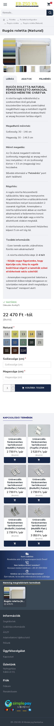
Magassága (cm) (13, 371)
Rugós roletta (13, 23)
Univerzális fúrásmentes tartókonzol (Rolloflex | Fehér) (15, 484)
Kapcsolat (12, 288)
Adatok (26, 79)
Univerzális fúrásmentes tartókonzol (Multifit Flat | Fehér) (39, 525)
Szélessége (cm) (13, 359)
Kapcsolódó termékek (18, 417)
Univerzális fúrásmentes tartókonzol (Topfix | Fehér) (39, 443)
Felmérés (45, 79)
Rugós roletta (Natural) (14, 601)
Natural (8, 327)
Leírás (10, 79)
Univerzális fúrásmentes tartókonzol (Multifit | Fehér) (15, 443)
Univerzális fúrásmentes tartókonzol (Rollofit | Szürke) (15, 524)
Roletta (12, 19)
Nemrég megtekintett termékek (21, 583)
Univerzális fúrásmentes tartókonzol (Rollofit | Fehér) (39, 484)
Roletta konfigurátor (28, 19)
